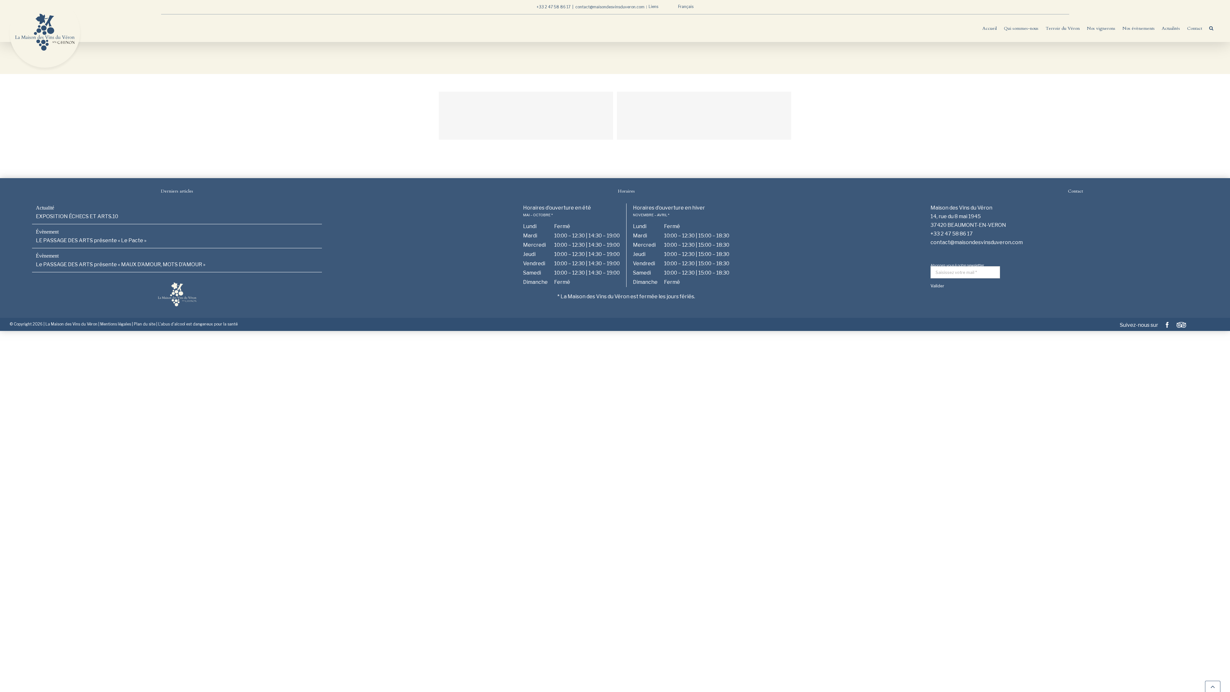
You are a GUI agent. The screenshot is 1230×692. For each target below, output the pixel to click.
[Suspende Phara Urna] (704, 116)
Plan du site (144, 324)
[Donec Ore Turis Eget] (526, 116)
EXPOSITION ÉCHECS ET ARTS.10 (77, 216)
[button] (1211, 28)
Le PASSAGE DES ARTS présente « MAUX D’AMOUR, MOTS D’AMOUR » (120, 264)
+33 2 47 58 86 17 (553, 6)
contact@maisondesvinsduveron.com (609, 6)
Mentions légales (115, 324)
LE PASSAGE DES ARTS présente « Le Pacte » (91, 240)
